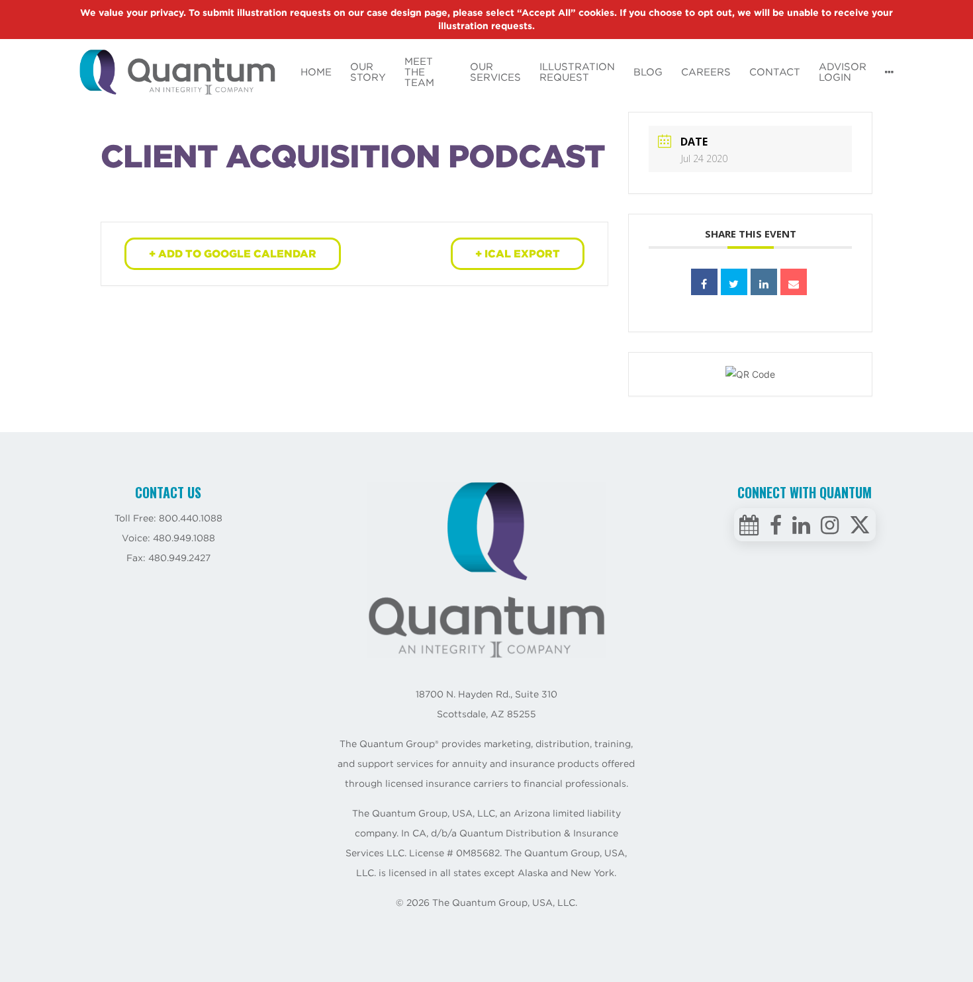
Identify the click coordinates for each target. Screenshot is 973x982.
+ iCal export (517, 253)
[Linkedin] (764, 282)
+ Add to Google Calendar (232, 253)
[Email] (793, 282)
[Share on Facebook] (704, 282)
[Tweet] (734, 282)
